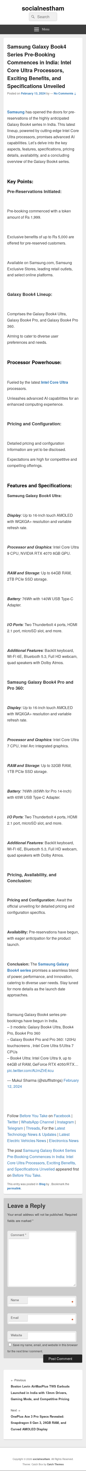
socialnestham (43, 8)
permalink (14, 1188)
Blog (42, 1184)
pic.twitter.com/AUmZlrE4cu (30, 1070)
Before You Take (26, 1175)
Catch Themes (55, 1464)
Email (15, 1317)
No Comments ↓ (65, 93)
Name (15, 1300)
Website (16, 1335)
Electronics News (64, 1140)
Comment (18, 1234)
